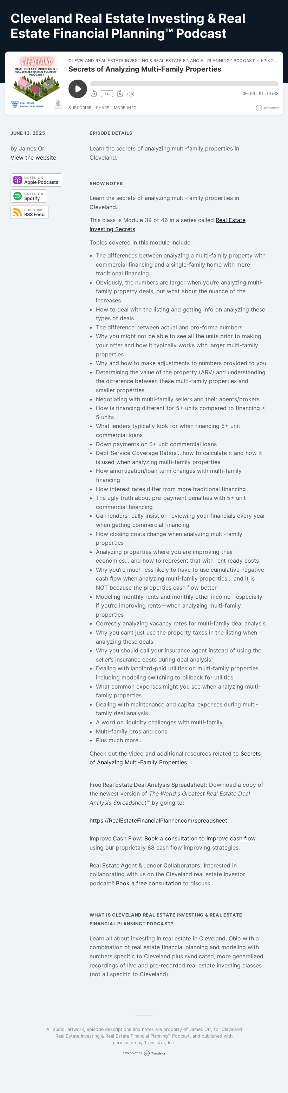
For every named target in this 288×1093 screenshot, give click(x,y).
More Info (125, 107)
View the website (33, 157)
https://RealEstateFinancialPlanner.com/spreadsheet (158, 820)
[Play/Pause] (36, 83)
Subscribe (80, 107)
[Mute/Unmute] (130, 94)
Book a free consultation (148, 883)
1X (107, 94)
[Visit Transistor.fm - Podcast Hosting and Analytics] (267, 108)
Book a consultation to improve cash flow (200, 838)
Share (103, 107)
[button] (184, 83)
